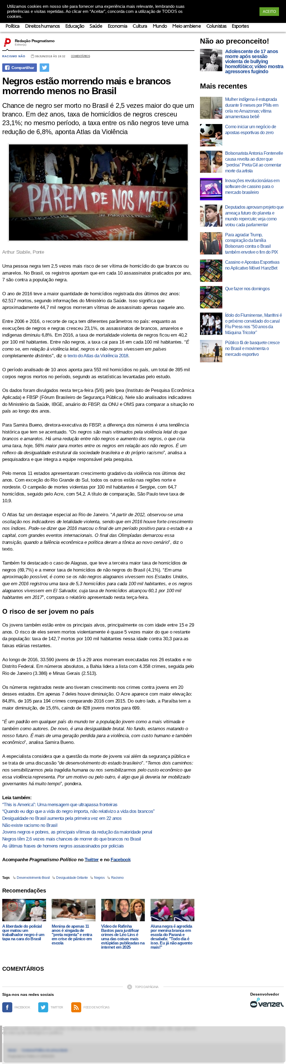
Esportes (240, 26)
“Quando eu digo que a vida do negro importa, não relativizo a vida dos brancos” (78, 811)
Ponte (38, 252)
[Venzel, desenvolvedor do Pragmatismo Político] (267, 1003)
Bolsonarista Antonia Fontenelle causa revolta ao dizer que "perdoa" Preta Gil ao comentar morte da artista (254, 162)
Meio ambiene (186, 26)
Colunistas (216, 26)
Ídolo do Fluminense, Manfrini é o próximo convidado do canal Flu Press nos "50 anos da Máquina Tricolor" (253, 324)
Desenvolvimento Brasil (33, 877)
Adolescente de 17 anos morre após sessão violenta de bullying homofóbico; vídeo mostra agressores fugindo (254, 61)
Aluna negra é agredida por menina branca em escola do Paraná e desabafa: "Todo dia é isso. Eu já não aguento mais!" (171, 936)
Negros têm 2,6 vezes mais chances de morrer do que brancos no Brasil (71, 839)
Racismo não (13, 56)
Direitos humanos (42, 26)
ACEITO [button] (269, 11)
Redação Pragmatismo (34, 41)
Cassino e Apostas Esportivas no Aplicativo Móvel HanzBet (252, 265)
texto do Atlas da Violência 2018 (98, 355)
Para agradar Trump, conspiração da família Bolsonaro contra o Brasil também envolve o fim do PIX (251, 243)
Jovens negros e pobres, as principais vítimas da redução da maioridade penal (77, 832)
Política (13, 26)
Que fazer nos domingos (247, 288)
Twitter (92, 859)
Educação (74, 26)
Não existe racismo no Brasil (29, 825)
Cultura (140, 26)
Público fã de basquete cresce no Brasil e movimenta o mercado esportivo (252, 348)
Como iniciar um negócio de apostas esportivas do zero (250, 129)
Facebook (120, 859)
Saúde (96, 26)
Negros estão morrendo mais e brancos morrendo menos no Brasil (86, 86)
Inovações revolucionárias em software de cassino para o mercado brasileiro (252, 186)
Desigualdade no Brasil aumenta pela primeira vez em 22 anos (61, 818)
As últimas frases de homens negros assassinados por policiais (63, 846)
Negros (99, 877)
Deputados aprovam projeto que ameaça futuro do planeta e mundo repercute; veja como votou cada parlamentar (254, 216)
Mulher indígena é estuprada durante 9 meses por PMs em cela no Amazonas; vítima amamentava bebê (251, 108)
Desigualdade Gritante (72, 877)
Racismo (117, 877)
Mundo (160, 26)
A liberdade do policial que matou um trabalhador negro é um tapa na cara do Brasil (23, 932)
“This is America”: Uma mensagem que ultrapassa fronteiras (59, 804)
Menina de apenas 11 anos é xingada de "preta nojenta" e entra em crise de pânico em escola (72, 934)
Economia (117, 26)
